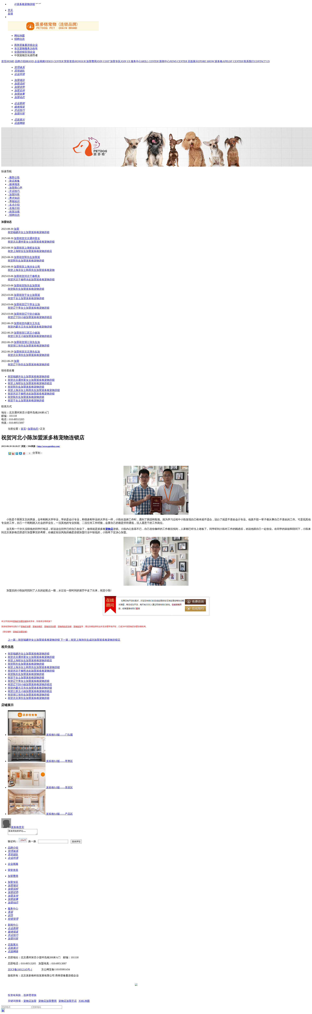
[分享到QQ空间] (9, 453)
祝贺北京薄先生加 (29, 351)
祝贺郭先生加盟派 (29, 257)
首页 (7, 61)
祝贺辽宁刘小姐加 (29, 313)
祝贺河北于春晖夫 (29, 276)
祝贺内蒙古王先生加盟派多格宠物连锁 (30, 326)
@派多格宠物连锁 (24, 4)
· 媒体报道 (14, 184)
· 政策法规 (14, 211)
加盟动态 (33, 428)
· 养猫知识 (14, 201)
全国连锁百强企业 (24, 51)
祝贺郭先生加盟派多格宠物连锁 (26, 260)
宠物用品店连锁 (65, 626)
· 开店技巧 (14, 191)
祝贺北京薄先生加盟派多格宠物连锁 (28, 355)
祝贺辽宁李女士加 (29, 304)
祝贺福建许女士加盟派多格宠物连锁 (28, 232)
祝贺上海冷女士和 (29, 266)
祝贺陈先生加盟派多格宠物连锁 (26, 289)
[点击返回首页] (53, 29)
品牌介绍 (24, 61)
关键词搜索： (15, 1001)
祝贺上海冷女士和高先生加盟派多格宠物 (31, 270)
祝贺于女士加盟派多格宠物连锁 (26, 298)
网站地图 (19, 35)
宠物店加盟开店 (67, 1001)
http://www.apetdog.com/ (48, 446)
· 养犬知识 (14, 198)
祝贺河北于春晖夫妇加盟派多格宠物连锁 (31, 279)
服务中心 (145, 61)
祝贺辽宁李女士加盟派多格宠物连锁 (28, 307)
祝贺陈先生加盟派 (29, 285)
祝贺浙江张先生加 (29, 342)
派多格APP (229, 61)
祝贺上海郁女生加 (29, 247)
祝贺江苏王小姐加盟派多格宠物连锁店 (30, 336)
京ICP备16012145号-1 (20, 969)
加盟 (16, 228)
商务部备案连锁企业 (26, 45)
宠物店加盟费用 (47, 1001)
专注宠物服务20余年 (26, 48)
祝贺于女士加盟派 (29, 295)
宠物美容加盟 (50, 626)
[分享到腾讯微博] (17, 453)
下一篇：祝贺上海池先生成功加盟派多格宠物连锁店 (90, 639)
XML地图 (84, 1001)
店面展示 (201, 61)
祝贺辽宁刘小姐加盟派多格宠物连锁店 (30, 317)
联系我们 (257, 61)
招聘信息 (19, 39)
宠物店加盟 (26, 626)
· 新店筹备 (14, 180)
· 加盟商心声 (15, 187)
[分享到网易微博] (24, 453)
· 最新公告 (14, 177)
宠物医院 (77, 626)
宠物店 (109, 529)
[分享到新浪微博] (13, 453)
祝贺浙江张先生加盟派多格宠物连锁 (28, 345)
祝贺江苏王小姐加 (29, 332)
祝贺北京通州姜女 (29, 238)
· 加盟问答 (14, 194)
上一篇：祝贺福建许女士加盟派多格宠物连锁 (34, 639)
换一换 (32, 841)
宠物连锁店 (37, 626)
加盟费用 (98, 61)
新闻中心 (173, 61)
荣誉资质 (75, 61)
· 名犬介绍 (14, 204)
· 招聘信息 (14, 215)
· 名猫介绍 (14, 208)
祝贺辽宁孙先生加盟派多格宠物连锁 (28, 364)
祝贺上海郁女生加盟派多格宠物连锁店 (30, 251)
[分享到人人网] (20, 453)
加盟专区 (120, 61)
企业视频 (49, 61)
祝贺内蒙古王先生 (29, 323)
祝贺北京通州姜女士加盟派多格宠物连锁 (31, 241)
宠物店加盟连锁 (20, 621)
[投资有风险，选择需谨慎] (27, 992)
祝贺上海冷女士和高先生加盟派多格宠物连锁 (34, 390)
